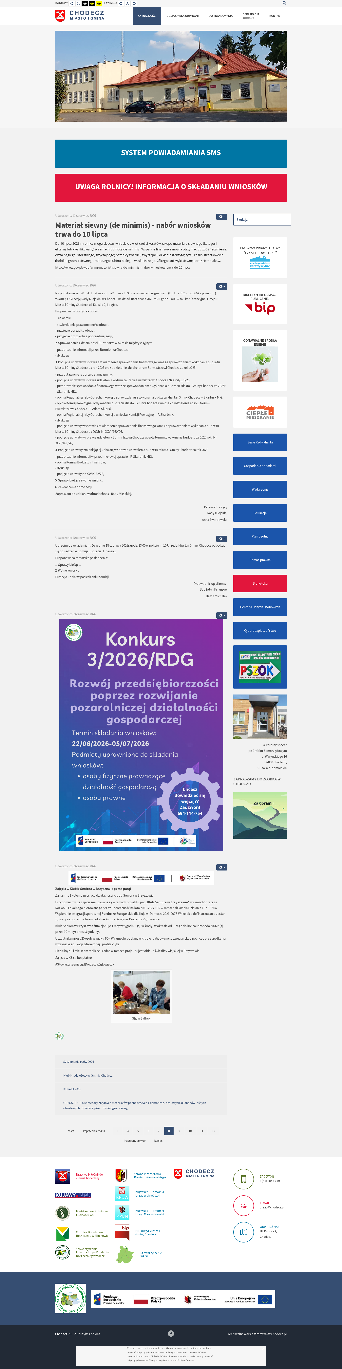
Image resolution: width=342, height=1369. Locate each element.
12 (213, 1131)
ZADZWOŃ (267, 1176)
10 (190, 1131)
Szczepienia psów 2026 (78, 1062)
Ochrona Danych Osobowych (260, 607)
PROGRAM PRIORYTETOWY (260, 247)
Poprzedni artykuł (94, 1131)
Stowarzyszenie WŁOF (151, 1254)
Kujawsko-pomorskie (272, 768)
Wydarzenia (260, 489)
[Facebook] (171, 1333)
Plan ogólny (260, 536)
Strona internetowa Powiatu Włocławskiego (150, 1175)
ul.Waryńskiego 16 (274, 756)
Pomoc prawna (260, 560)
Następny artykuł (134, 1141)
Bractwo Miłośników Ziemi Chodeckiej (89, 1176)
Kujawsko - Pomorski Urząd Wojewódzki (149, 1193)
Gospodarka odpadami (260, 466)
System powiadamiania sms (171, 152)
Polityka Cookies (88, 1334)
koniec (158, 1141)
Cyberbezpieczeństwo (260, 630)
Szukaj (284, 3)
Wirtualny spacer (275, 745)
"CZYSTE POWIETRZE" (260, 252)
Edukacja (260, 513)
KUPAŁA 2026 (72, 1089)
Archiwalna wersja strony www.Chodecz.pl (257, 1334)
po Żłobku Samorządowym (267, 751)
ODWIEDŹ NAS (269, 1227)
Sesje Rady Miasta (260, 442)
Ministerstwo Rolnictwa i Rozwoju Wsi (92, 1213)
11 (201, 1131)
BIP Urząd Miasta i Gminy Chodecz (147, 1232)
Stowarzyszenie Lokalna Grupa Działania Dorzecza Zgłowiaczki (92, 1252)
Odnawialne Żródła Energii (260, 342)
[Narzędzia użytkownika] (221, 217)
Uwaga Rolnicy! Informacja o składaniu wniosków (171, 186)
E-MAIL (265, 1203)
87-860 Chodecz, (275, 762)
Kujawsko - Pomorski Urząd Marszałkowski (149, 1212)
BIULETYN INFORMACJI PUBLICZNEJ (260, 296)
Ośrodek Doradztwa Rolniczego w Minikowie (92, 1234)
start (71, 1131)
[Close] (263, 1349)
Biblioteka (260, 583)
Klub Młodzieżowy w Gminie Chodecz (88, 1075)
